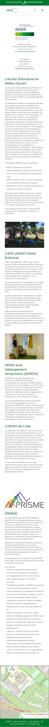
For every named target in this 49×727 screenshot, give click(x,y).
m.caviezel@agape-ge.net (24, 51)
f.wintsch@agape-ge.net (24, 68)
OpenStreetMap (30, 714)
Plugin (46, 714)
